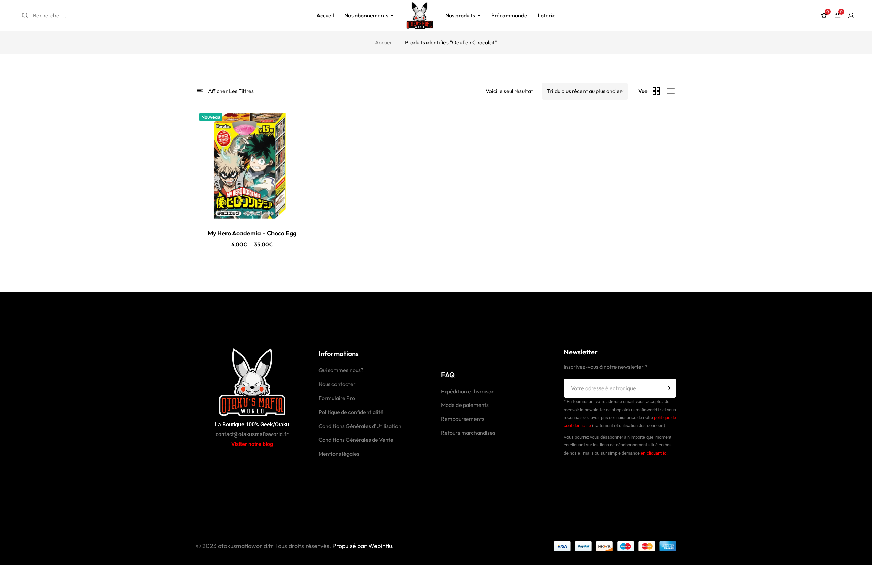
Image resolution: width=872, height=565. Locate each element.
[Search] (24, 15)
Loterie (547, 15)
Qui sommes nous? (340, 370)
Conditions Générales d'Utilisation (359, 426)
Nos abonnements (366, 15)
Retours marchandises (468, 432)
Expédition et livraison (468, 391)
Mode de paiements (465, 404)
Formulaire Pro (336, 398)
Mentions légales (338, 453)
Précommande (509, 15)
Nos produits (460, 15)
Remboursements (462, 418)
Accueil (325, 15)
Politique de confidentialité (351, 412)
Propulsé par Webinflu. (362, 546)
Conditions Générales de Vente (355, 439)
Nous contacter (337, 384)
